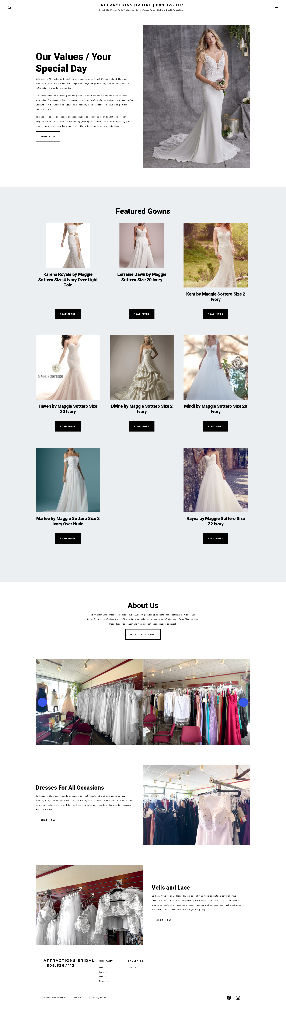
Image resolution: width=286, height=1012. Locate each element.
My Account (104, 981)
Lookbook (132, 967)
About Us (103, 976)
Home (101, 967)
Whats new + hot (143, 634)
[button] (89, 702)
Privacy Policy (99, 998)
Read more (68, 314)
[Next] (243, 702)
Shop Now (48, 136)
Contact (103, 972)
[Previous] (42, 702)
